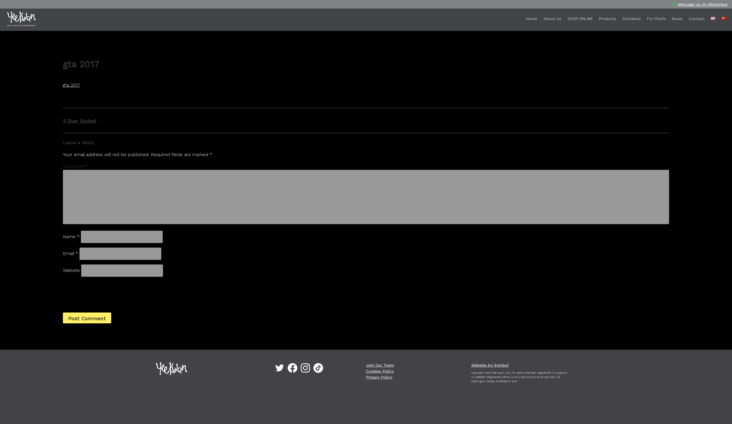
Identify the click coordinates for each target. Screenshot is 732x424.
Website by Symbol (490, 365)
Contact (697, 18)
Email (70, 253)
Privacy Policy (379, 377)
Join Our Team (380, 365)
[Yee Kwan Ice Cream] (40, 20)
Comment (75, 166)
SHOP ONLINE (580, 18)
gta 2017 (71, 85)
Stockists (631, 18)
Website (71, 270)
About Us (552, 18)
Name (71, 236)
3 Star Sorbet (79, 121)
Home (531, 18)
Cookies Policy (380, 371)
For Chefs (656, 18)
